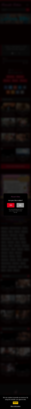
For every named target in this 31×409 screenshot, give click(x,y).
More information (15, 406)
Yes (10, 205)
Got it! (15, 402)
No (20, 205)
